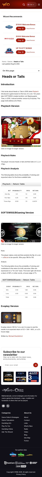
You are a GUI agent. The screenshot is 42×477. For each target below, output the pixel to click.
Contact (27, 420)
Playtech (36, 91)
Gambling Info (6, 423)
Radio (26, 429)
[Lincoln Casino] (21, 377)
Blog (25, 435)
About (26, 417)
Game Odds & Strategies (10, 417)
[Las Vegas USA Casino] (33, 377)
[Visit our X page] (8, 406)
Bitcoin (6, 257)
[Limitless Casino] (8, 377)
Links (26, 423)
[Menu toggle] (38, 4)
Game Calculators (8, 420)
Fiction (26, 441)
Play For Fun (6, 426)
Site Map (27, 438)
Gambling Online (7, 429)
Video (26, 432)
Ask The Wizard (7, 432)
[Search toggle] (24, 4)
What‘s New (28, 426)
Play (20, 28)
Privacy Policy (21, 474)
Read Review (31, 28)
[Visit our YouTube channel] (3, 406)
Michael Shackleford (16, 336)
